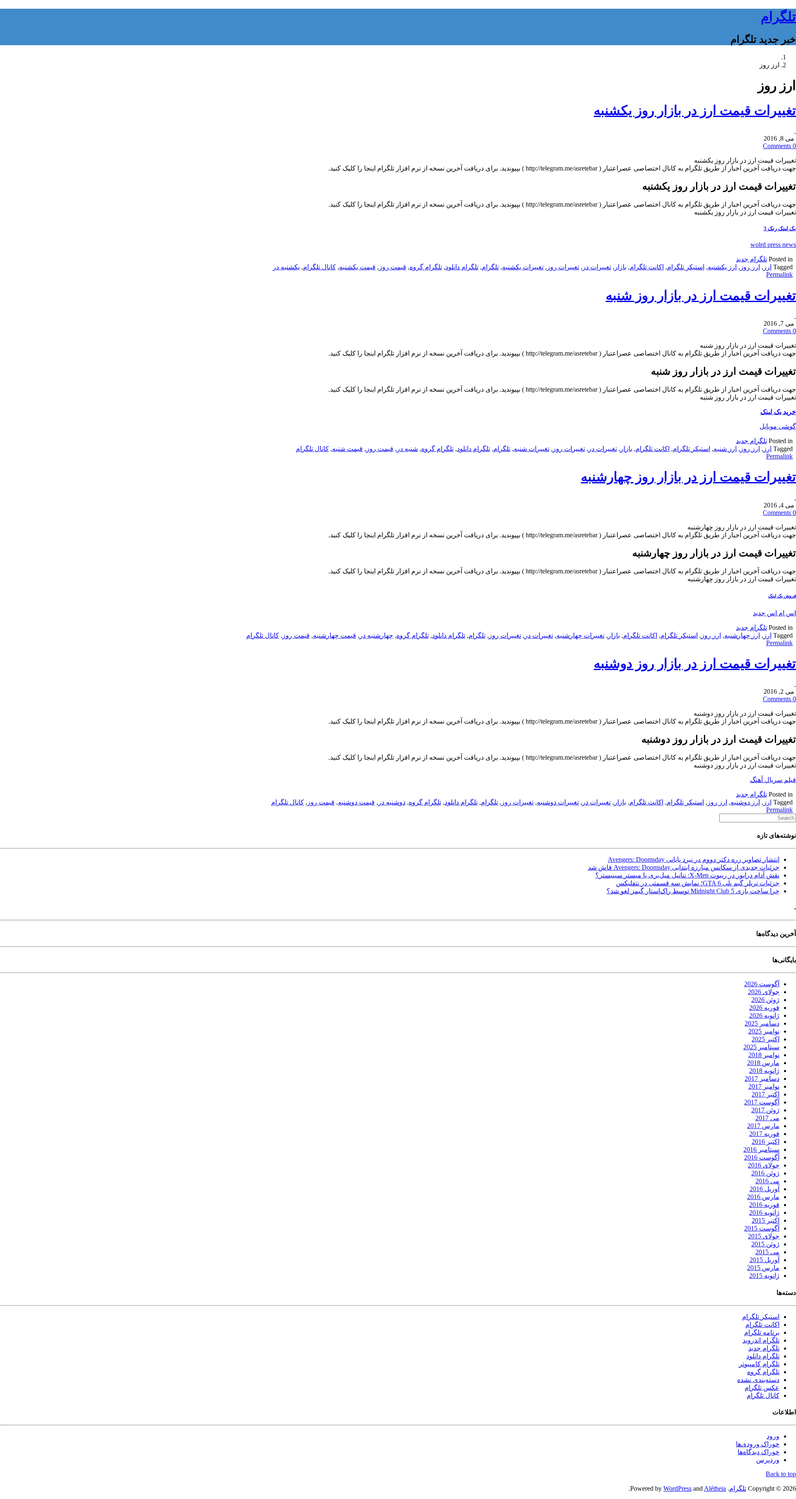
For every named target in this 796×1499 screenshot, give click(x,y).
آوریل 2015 (764, 1259)
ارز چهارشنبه (742, 635)
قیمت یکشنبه (357, 267)
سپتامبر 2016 (761, 1149)
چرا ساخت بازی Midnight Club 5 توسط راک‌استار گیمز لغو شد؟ (693, 891)
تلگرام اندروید (761, 1340)
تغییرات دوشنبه (558, 802)
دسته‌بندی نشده (758, 1379)
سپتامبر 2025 (761, 1047)
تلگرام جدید (751, 259)
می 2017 (767, 1117)
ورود (773, 1436)
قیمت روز (392, 267)
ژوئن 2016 (765, 1173)
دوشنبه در (391, 802)
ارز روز (750, 267)
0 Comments (779, 145)
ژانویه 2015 (764, 1275)
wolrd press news (773, 244)
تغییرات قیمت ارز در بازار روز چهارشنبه (688, 476)
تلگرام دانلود (461, 267)
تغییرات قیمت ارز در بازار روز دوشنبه (695, 663)
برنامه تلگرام (761, 1332)
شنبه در (407, 448)
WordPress (677, 1488)
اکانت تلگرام (647, 267)
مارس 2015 (763, 1267)
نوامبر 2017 (763, 1086)
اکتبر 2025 (765, 1039)
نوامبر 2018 (763, 1054)
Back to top (781, 1473)
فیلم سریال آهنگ (773, 779)
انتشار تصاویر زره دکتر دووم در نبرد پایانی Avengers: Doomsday (693, 859)
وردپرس (767, 1459)
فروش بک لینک (782, 595)
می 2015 (767, 1251)
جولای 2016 (763, 1165)
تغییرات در (596, 267)
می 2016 (767, 1181)
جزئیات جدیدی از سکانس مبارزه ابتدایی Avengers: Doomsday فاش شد (683, 867)
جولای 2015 (763, 1236)
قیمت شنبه (347, 448)
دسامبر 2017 (762, 1078)
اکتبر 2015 (765, 1220)
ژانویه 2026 (764, 1015)
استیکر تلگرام (685, 267)
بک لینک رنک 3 (780, 228)
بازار (620, 267)
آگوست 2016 (761, 1157)
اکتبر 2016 (765, 1141)
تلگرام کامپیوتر (759, 1363)
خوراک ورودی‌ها (757, 1444)
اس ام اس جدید (774, 613)
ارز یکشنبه (722, 267)
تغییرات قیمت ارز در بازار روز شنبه (701, 295)
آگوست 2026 (761, 983)
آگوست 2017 (761, 1102)
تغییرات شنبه (531, 448)
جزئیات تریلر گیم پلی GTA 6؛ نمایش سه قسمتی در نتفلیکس (697, 883)
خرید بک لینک (778, 411)
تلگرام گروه (426, 267)
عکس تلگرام (762, 1387)
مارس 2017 (763, 1125)
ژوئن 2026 (765, 999)
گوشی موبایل (778, 426)
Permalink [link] (779, 274)
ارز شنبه (725, 448)
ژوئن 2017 (765, 1110)
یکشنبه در (286, 267)
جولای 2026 (763, 991)
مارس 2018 (763, 1062)
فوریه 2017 (764, 1133)
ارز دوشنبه (745, 802)
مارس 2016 (763, 1196)
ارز (767, 267)
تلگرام (778, 16)
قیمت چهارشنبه (334, 635)
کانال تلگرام (319, 267)
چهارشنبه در (376, 635)
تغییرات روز (563, 267)
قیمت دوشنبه (356, 802)
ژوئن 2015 (765, 1244)
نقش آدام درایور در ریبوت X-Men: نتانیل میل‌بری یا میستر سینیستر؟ (687, 875)
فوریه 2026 (764, 1007)
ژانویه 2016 (764, 1212)
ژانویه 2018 (764, 1070)
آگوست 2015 (761, 1228)
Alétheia (715, 1488)
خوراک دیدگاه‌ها (758, 1451)
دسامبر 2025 (762, 1023)
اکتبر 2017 (765, 1094)
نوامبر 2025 (763, 1031)
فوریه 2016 (764, 1204)
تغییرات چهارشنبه (580, 635)
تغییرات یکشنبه (523, 267)
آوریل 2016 (764, 1188)
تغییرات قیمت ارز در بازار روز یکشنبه (695, 110)
